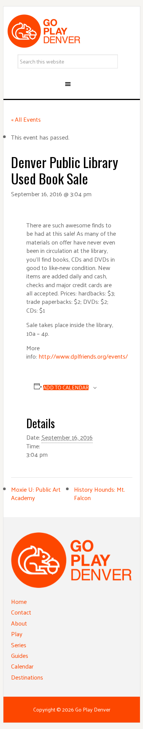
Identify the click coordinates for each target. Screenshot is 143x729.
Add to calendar (66, 387)
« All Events (26, 119)
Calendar (22, 666)
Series (18, 644)
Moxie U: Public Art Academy (36, 493)
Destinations (27, 677)
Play (16, 633)
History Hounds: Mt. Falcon (99, 493)
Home (19, 601)
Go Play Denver (71, 31)
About (19, 623)
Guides (19, 655)
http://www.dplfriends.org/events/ (83, 356)
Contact (21, 612)
